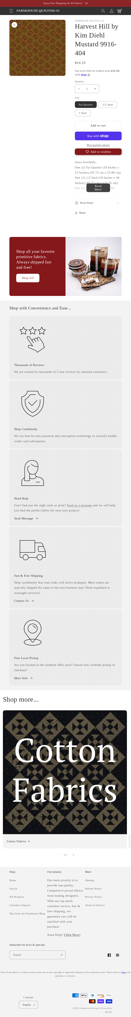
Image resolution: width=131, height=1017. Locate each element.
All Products (16, 896)
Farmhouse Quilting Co (90, 1008)
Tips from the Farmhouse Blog (27, 913)
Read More (98, 187)
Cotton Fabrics (16, 841)
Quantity (79, 81)
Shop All (28, 278)
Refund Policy (93, 888)
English (27, 1004)
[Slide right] (73, 855)
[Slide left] (57, 855)
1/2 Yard (108, 104)
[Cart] (120, 11)
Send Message (23, 518)
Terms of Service (95, 905)
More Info (21, 678)
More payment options (98, 145)
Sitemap (89, 880)
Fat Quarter (86, 104)
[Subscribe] (61, 955)
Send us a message (79, 505)
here (124, 972)
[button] (11, 11)
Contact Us (21, 600)
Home (12, 880)
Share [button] (82, 212)
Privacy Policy (93, 896)
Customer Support (20, 905)
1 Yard (83, 112)
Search (13, 888)
